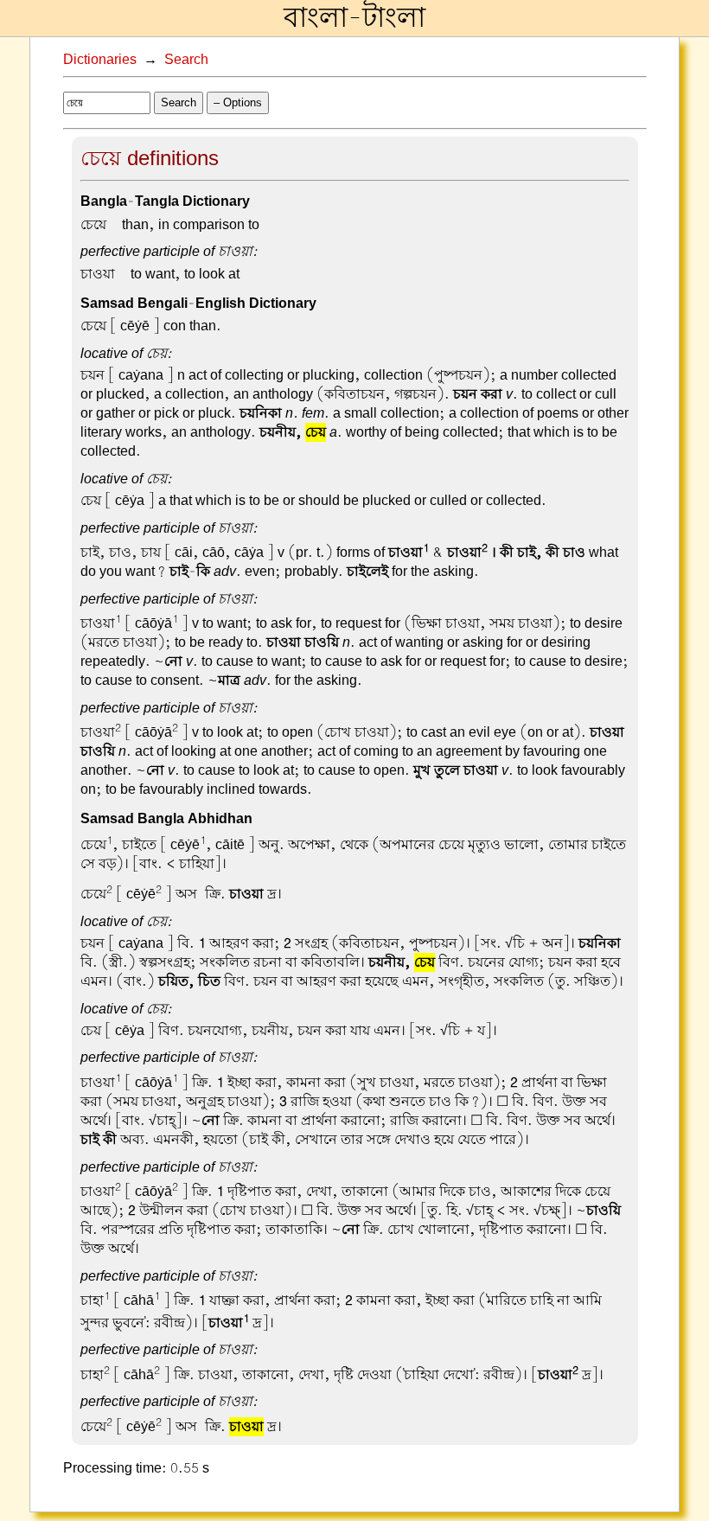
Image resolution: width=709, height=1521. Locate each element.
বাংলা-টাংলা (354, 18)
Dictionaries (100, 59)
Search (186, 59)
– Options (238, 102)
